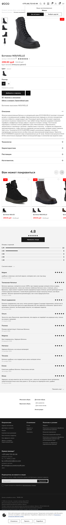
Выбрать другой (53, 14)
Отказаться (13, 521)
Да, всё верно (35, 14)
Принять (26, 521)
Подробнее (39, 521)
